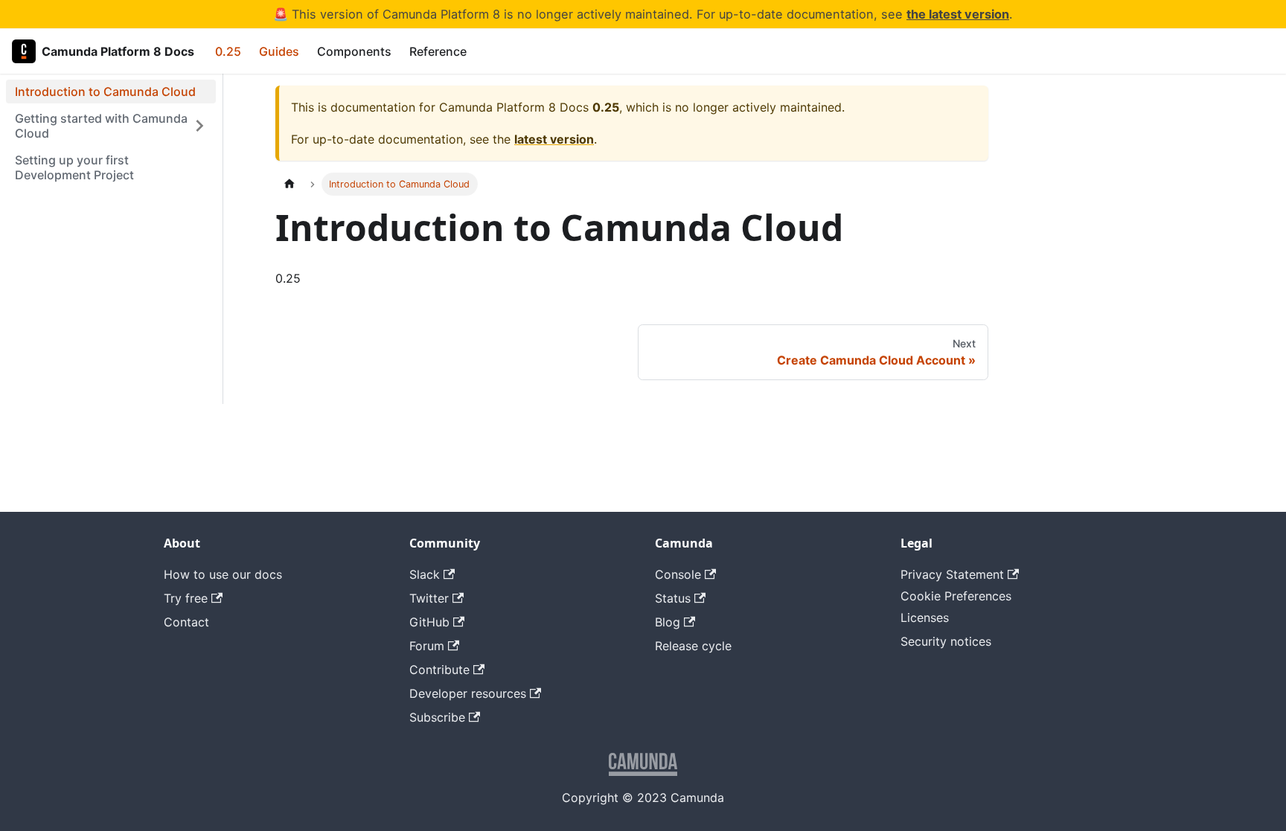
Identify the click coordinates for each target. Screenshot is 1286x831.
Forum (426, 645)
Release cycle (693, 645)
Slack (424, 574)
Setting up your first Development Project (74, 167)
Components (354, 51)
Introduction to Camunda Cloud (105, 91)
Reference (438, 51)
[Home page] (289, 184)
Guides (279, 51)
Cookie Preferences (955, 595)
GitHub (429, 622)
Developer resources (467, 693)
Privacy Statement (952, 574)
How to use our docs (223, 574)
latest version (554, 139)
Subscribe (437, 717)
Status (673, 598)
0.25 (228, 51)
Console (678, 574)
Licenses (924, 617)
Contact (186, 622)
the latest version (957, 14)
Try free (186, 598)
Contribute (439, 669)
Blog (667, 622)
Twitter (429, 598)
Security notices (945, 641)
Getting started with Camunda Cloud (101, 126)
